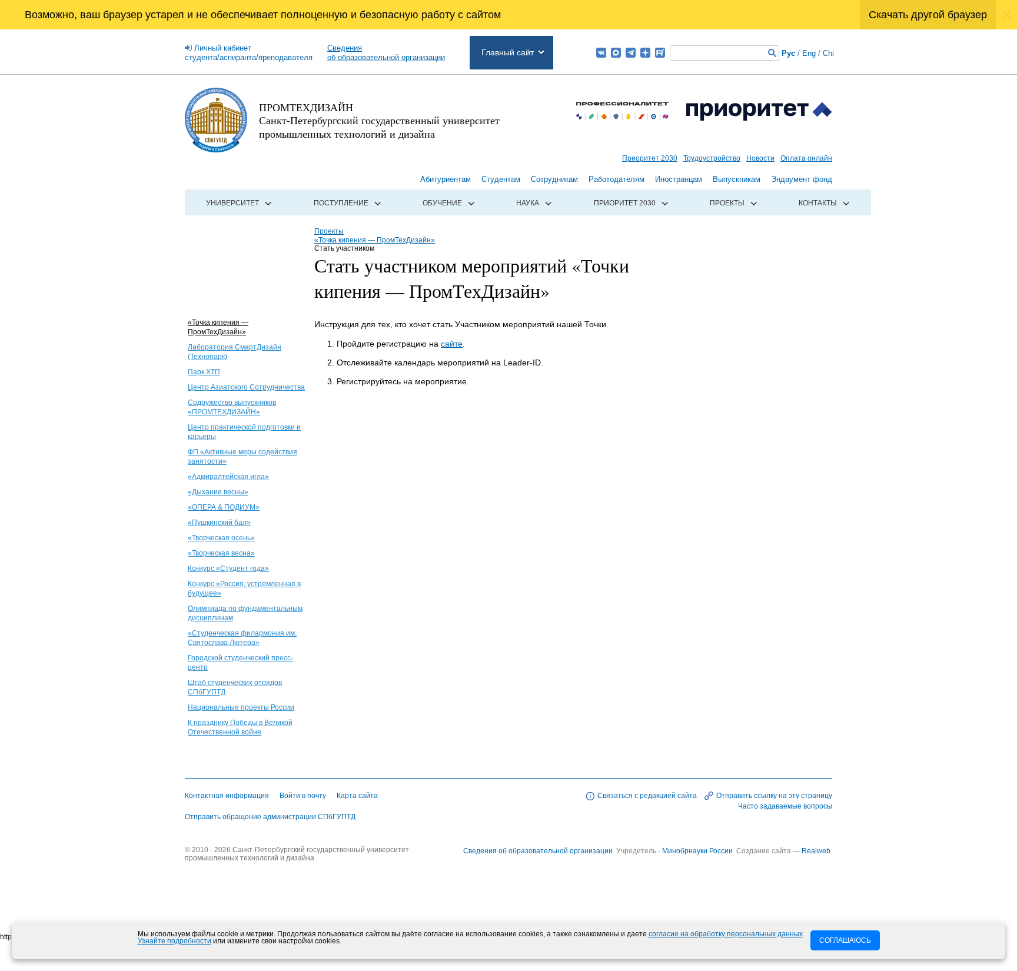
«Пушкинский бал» (219, 522)
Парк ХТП (204, 372)
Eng (809, 53)
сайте (452, 343)
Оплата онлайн (806, 158)
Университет (232, 203)
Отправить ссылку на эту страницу (774, 796)
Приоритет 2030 (649, 158)
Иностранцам (678, 179)
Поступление (341, 203)
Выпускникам (736, 179)
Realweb (816, 851)
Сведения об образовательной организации (538, 851)
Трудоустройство (711, 158)
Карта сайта (357, 796)
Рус (788, 53)
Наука (527, 203)
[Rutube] (660, 53)
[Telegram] (631, 53)
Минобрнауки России (698, 851)
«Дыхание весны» (218, 492)
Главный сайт (507, 52)
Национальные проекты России (241, 707)
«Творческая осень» (221, 538)
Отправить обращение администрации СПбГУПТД (270, 817)
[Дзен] (645, 53)
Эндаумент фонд (801, 179)
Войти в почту (303, 796)
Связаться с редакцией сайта (647, 796)
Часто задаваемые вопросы (785, 806)
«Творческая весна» (221, 553)
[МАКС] (616, 53)
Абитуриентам (445, 179)
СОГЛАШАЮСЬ (845, 940)
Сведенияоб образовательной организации (386, 53)
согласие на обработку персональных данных (726, 934)
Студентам (500, 179)
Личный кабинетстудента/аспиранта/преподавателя (249, 53)
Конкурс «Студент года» (228, 568)
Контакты (818, 203)
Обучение (442, 203)
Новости (760, 158)
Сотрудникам (554, 179)
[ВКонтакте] (601, 53)
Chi (828, 53)
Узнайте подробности (174, 941)
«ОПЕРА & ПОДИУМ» (224, 507)
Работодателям (616, 179)
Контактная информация (227, 796)
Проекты (727, 203)
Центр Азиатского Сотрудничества (246, 387)
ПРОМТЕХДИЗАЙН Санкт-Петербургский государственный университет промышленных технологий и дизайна (379, 120)
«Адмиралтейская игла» (228, 477)
